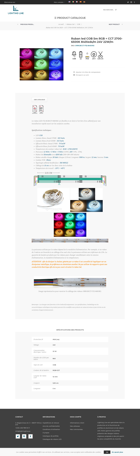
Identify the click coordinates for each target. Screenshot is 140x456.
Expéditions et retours (51, 423)
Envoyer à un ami (82, 75)
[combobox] (108, 9)
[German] (84, 2)
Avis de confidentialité (51, 426)
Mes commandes (76, 429)
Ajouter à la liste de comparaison (88, 72)
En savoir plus (117, 452)
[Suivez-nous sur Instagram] (24, 436)
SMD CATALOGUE (39, 100)
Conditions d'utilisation (51, 429)
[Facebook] (30, 436)
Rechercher (116, 10)
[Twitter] (18, 436)
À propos (46, 433)
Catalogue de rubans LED (52, 439)
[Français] (77, 2)
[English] (69, 2)
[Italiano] (73, 2)
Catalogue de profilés (51, 436)
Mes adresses (75, 426)
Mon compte (58, 2)
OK (107, 452)
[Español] (80, 2)
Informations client (77, 423)
